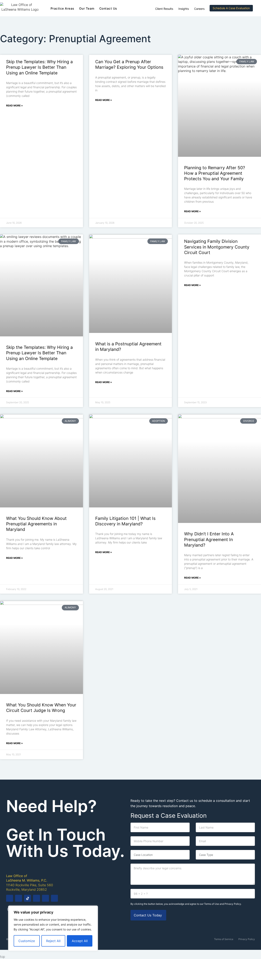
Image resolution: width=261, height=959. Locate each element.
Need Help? (51, 806)
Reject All (53, 941)
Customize (26, 941)
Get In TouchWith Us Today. (65, 843)
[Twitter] (54, 898)
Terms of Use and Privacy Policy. (223, 903)
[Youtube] (36, 898)
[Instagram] (18, 898)
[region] (53, 928)
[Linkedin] (45, 898)
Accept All (80, 941)
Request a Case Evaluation (168, 815)
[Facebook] (9, 898)
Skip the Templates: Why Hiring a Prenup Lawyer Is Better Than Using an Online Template (39, 67)
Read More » (14, 105)
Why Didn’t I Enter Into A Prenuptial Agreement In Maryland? (209, 539)
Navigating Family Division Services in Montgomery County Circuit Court (216, 247)
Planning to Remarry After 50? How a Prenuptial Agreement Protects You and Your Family (214, 173)
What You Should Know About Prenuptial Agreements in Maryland (36, 524)
